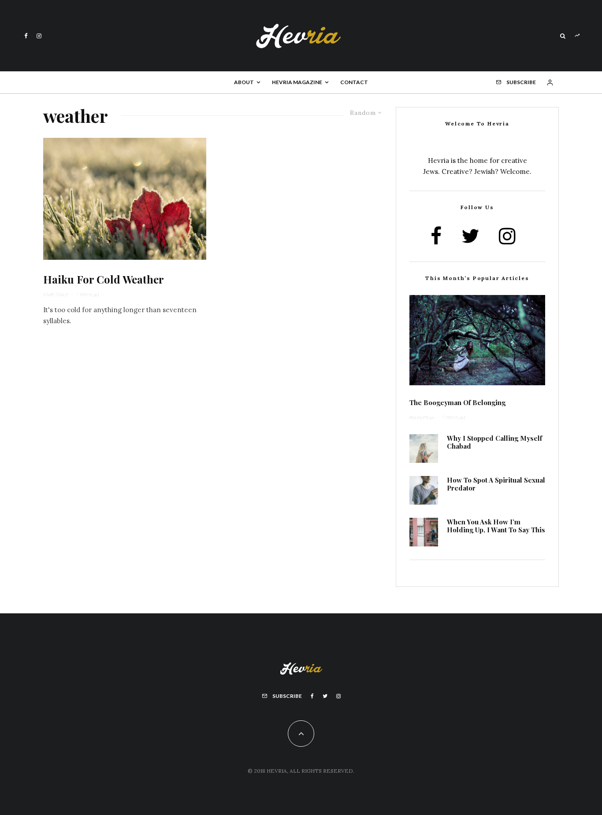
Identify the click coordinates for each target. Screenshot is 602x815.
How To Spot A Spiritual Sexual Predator (496, 484)
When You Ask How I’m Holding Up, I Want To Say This (496, 526)
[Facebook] (26, 36)
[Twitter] (325, 696)
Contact (354, 82)
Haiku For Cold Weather (103, 279)
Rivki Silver (55, 294)
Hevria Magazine (297, 82)
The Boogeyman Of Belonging (457, 402)
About (244, 82)
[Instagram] (39, 36)
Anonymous (422, 417)
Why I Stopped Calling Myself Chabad (494, 442)
